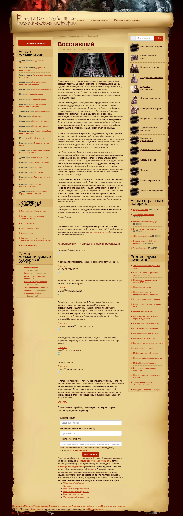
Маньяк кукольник (40, 157)
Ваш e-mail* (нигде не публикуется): (78, 428)
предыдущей (64, 466)
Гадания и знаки (80, 506)
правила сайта (80, 450)
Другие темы (94, 506)
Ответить (62, 266)
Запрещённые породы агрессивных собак (142, 383)
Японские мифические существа (147, 358)
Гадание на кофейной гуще (145, 222)
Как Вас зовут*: (67, 418)
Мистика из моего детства (76, 491)
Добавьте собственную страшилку (94, 461)
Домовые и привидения (59, 506)
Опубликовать (90, 454)
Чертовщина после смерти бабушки (32, 105)
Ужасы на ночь (40, 506)
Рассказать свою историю (127, 20)
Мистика (28, 506)
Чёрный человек (36, 94)
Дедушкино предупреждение (32, 69)
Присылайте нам (20, 513)
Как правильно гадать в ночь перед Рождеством (145, 317)
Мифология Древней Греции (145, 353)
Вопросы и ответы (99, 20)
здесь (93, 469)
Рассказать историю (35, 43)
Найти (158, 38)
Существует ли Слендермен (145, 328)
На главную (18, 506)
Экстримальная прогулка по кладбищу (32, 83)
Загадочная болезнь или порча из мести (34, 151)
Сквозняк (67, 486)
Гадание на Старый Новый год (146, 323)
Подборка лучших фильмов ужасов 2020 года (145, 281)
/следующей (76, 466)
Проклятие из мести (40, 126)
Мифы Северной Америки (144, 363)
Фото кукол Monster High (144, 338)
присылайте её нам (99, 232)
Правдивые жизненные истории (146, 389)
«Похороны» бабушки (41, 89)
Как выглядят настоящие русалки (148, 343)
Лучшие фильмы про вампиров (146, 299)
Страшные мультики (142, 287)
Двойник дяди (27, 233)
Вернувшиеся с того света (144, 229)
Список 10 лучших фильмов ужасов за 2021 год (145, 274)
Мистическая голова (73, 494)
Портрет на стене (140, 210)
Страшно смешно (76, 36)
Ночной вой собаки (40, 121)
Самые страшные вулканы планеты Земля (32, 217)
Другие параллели (29, 245)
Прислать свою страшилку (114, 506)
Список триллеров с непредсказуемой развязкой (145, 293)
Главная (80, 20)
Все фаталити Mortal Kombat (33, 211)
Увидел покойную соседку (76, 497)
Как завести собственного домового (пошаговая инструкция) (35, 239)
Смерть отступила (42, 162)
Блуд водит (39, 172)
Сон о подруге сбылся (30, 228)
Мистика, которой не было (76, 488)
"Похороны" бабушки (73, 483)
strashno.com (36, 509)
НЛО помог (39, 167)
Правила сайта (95, 509)
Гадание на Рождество (143, 311)
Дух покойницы (27, 223)
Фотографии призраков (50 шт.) (146, 333)
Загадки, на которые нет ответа (31, 185)
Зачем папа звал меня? (143, 215)
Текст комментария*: (70, 439)
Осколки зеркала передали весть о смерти (33, 193)
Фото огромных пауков (143, 348)
